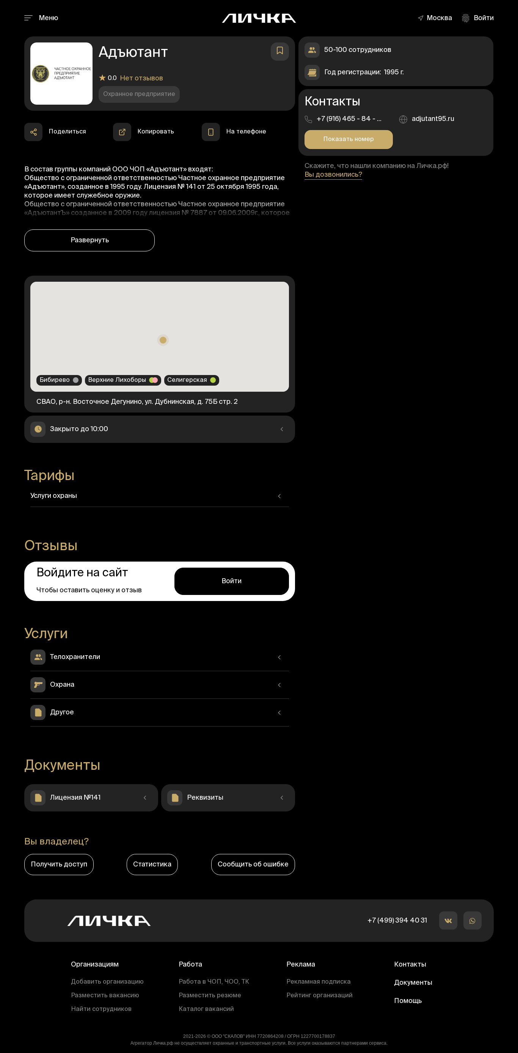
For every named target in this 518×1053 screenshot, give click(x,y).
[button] (441, 18)
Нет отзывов (141, 78)
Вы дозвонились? (333, 174)
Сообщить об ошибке (253, 864)
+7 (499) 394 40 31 (397, 920)
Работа (190, 964)
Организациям (95, 964)
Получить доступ (59, 864)
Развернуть (90, 240)
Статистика (152, 864)
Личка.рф (163, 1043)
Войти (231, 581)
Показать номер (348, 140)
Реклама (300, 964)
